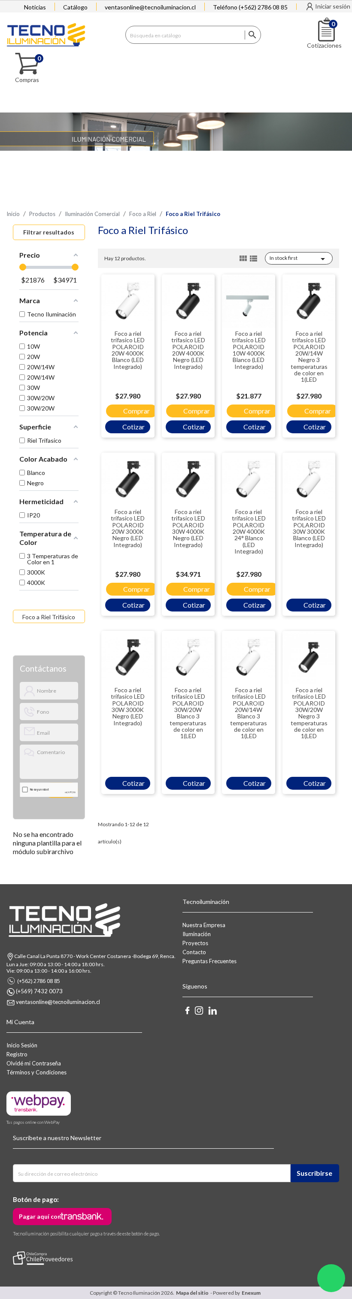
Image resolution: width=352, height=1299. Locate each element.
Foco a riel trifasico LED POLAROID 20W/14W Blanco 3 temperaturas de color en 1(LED (248, 713)
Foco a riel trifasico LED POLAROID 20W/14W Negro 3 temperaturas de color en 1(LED (309, 356)
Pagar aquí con (40, 1216)
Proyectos (195, 943)
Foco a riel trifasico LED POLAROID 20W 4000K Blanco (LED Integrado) (128, 350)
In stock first (299, 259)
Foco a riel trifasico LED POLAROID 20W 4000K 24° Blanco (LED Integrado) (249, 531)
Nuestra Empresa (203, 925)
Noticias (35, 7)
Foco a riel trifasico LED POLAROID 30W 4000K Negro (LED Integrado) (188, 528)
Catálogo (75, 7)
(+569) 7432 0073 (39, 991)
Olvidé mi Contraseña (33, 1063)
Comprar (136, 411)
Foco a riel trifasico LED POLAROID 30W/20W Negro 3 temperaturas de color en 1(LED (309, 713)
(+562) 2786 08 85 (38, 981)
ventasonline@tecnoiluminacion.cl (150, 7)
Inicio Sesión (21, 1045)
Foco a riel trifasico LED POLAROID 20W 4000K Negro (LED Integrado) (188, 350)
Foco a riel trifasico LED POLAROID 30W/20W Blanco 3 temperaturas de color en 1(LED (188, 713)
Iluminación (196, 934)
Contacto (194, 952)
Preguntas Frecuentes (209, 961)
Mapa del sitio (192, 1293)
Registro (16, 1054)
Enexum (252, 1293)
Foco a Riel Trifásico (48, 617)
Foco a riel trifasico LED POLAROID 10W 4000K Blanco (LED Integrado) (249, 350)
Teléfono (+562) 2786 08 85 (250, 7)
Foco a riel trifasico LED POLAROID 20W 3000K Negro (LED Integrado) (128, 528)
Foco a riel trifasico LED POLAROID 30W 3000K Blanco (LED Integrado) (309, 528)
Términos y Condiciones (36, 1072)
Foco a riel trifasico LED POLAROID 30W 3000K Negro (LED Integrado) (128, 706)
